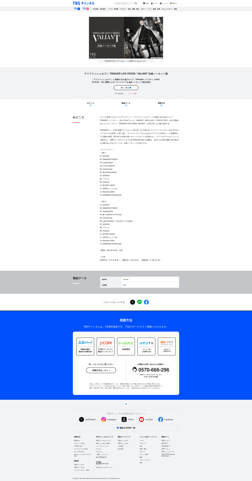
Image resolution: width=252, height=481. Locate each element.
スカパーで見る (79, 443)
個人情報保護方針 (101, 457)
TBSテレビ (164, 441)
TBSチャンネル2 (86, 9)
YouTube (149, 419)
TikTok (131, 419)
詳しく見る (125, 87)
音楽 (129, 9)
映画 (158, 9)
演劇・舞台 (135, 9)
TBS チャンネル (83, 3)
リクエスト (139, 61)
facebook (146, 302)
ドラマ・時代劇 (113, 9)
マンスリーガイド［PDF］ (82, 470)
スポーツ (143, 9)
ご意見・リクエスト (102, 454)
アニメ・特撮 (152, 9)
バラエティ (123, 9)
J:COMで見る (78, 446)
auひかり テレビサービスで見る (82, 455)
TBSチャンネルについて (103, 441)
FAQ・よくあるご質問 (103, 443)
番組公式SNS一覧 (127, 428)
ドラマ (142, 441)
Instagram (111, 419)
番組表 (147, 3)
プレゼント (165, 3)
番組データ (126, 103)
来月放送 (102, 9)
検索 (136, 3)
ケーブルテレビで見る (81, 449)
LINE (139, 302)
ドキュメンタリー (167, 9)
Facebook (168, 419)
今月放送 (95, 9)
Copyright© (76, 478)
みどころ (90, 103)
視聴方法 (174, 3)
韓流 (175, 9)
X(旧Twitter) (90, 419)
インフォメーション (102, 446)
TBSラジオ (164, 449)
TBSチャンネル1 (77, 9)
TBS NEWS (165, 446)
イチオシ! (99, 449)
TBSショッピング (166, 452)
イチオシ (155, 3)
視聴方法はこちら (100, 370)
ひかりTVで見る (79, 452)
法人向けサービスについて (104, 467)
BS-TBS (163, 443)
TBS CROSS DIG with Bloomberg (168, 455)
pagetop (126, 404)
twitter (132, 302)
